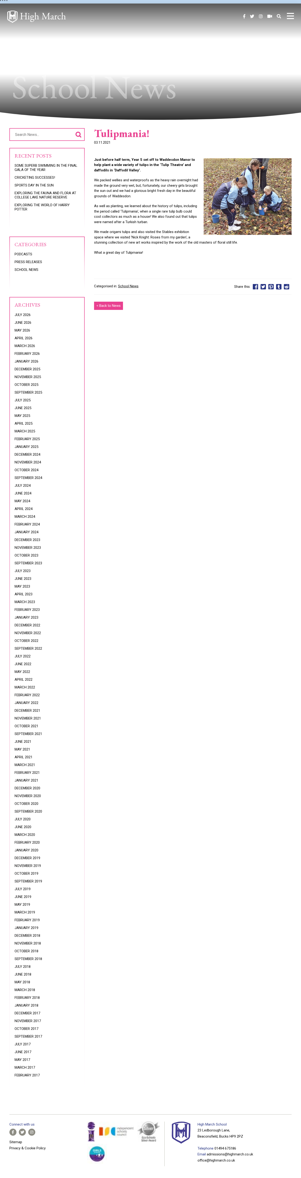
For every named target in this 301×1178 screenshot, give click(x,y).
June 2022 (23, 664)
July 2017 (23, 1044)
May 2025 (22, 416)
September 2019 (28, 881)
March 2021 (25, 765)
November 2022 (28, 633)
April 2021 (23, 757)
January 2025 (26, 447)
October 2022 (26, 641)
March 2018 (25, 990)
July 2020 (23, 819)
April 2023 (23, 594)
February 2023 (27, 610)
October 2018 (26, 951)
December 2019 (27, 858)
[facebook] (244, 16)
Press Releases (28, 262)
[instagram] (261, 16)
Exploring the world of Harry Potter (42, 207)
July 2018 (23, 967)
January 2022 (26, 703)
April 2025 (23, 423)
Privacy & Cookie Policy (27, 1148)
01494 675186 (225, 1148)
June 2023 (23, 579)
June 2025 (23, 408)
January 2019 (26, 928)
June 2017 (23, 1052)
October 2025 (26, 385)
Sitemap (15, 1142)
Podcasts (23, 254)
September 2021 (28, 734)
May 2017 (22, 1060)
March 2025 (25, 431)
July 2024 (23, 485)
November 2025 (28, 377)
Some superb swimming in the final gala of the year (46, 167)
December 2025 (27, 369)
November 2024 (28, 462)
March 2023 (25, 602)
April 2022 (23, 679)
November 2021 (28, 718)
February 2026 (27, 354)
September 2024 (28, 478)
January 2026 (26, 361)
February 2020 (27, 842)
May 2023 (22, 586)
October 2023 (26, 555)
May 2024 (22, 501)
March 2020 (25, 835)
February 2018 (27, 998)
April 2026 (23, 338)
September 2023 (28, 563)
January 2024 (26, 532)
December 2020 (27, 788)
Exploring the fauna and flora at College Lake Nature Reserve (45, 195)
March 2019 (25, 912)
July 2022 (23, 656)
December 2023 (27, 540)
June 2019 (23, 897)
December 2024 (27, 454)
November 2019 (28, 866)
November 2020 (28, 796)
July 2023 (23, 571)
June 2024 (23, 493)
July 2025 (23, 400)
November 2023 (28, 548)
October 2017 (26, 1029)
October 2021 (26, 726)
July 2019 (23, 889)
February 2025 (27, 439)
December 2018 (27, 935)
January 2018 (26, 1005)
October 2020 (26, 804)
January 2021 (26, 780)
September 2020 (28, 811)
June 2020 (23, 827)
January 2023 (26, 617)
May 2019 (22, 904)
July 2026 (23, 315)
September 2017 (28, 1036)
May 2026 (22, 330)
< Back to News (108, 306)
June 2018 (23, 974)
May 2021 (22, 749)
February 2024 (27, 524)
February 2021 (27, 773)
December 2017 (27, 1013)
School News (128, 286)
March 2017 (25, 1067)
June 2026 (23, 322)
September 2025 (28, 392)
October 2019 (26, 873)
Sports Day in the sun (34, 185)
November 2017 (28, 1021)
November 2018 (28, 943)
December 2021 (27, 710)
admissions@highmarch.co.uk (230, 1154)
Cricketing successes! (35, 177)
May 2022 (22, 672)
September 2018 (28, 959)
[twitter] (252, 16)
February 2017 (27, 1075)
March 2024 (25, 516)
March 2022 (25, 687)
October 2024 (26, 470)
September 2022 (28, 648)
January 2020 (26, 850)
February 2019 (27, 920)
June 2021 (23, 741)
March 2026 (25, 346)
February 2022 (27, 695)
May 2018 (22, 982)
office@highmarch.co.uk (216, 1160)
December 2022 (27, 625)
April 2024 (23, 509)
